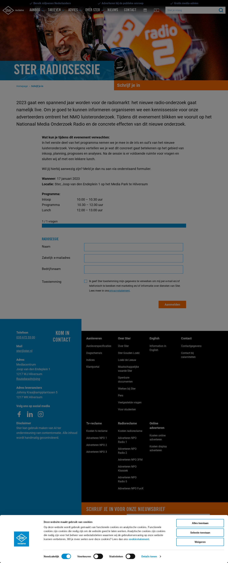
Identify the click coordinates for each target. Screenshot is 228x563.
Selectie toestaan (200, 532)
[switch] (98, 556)
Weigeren (200, 542)
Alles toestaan (200, 523)
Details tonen (149, 556)
